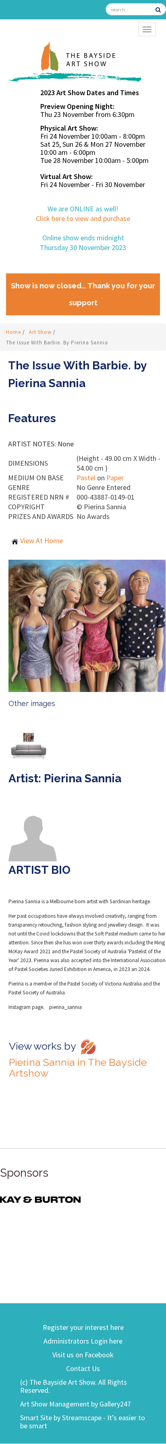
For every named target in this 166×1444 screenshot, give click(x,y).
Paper (115, 477)
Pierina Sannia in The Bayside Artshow (78, 1067)
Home (14, 332)
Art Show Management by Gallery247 (75, 1404)
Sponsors (24, 1172)
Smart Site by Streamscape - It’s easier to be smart (82, 1421)
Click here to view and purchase (83, 218)
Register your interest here (83, 1327)
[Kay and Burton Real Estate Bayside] (40, 1199)
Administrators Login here (83, 1341)
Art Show (41, 332)
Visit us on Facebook (83, 1354)
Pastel (86, 477)
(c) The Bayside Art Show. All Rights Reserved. (73, 1386)
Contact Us (83, 1368)
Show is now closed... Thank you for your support (83, 294)
